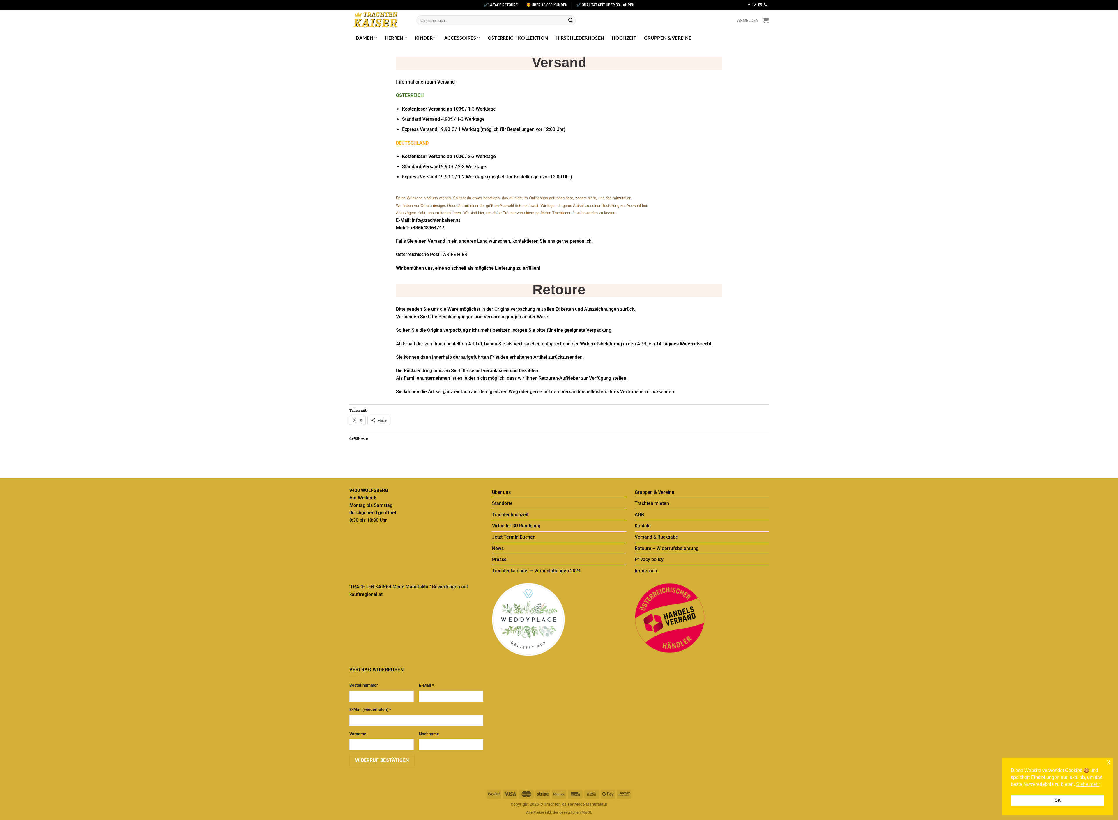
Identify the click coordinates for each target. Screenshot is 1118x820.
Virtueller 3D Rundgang (516, 525)
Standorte (502, 503)
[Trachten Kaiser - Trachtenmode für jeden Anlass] (378, 20)
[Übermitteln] (571, 20)
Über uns (501, 492)
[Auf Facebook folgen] (749, 5)
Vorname (357, 734)
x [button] (1108, 762)
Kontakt (643, 525)
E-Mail (426, 685)
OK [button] (1058, 800)
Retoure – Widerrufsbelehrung (666, 548)
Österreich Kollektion (518, 37)
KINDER (424, 37)
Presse (499, 559)
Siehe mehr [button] (1088, 784)
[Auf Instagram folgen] (754, 5)
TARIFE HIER (454, 254)
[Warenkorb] (766, 20)
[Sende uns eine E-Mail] (760, 5)
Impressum (647, 571)
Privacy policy (649, 559)
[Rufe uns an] (765, 5)
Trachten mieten (652, 503)
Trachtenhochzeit (510, 514)
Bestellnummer (363, 685)
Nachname (429, 734)
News (498, 548)
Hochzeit (624, 37)
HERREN (394, 37)
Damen (365, 37)
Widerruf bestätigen (382, 760)
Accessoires (460, 37)
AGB (639, 514)
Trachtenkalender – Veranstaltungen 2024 (536, 571)
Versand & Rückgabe (656, 537)
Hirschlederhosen (580, 37)
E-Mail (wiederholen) (370, 709)
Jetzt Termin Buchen (513, 537)
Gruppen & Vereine (667, 37)
